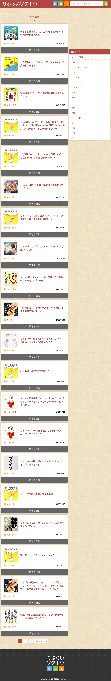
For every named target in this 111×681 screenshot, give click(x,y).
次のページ (40, 641)
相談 (8, 412)
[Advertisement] (89, 30)
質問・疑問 (76, 117)
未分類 (74, 97)
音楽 (74, 132)
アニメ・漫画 (77, 57)
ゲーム (74, 72)
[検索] (105, 3)
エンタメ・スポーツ (80, 67)
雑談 (8, 43)
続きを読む (34, 50)
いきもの (75, 62)
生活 (74, 102)
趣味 (74, 122)
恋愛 (74, 92)
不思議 (74, 87)
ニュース (75, 77)
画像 (74, 107)
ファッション (77, 82)
